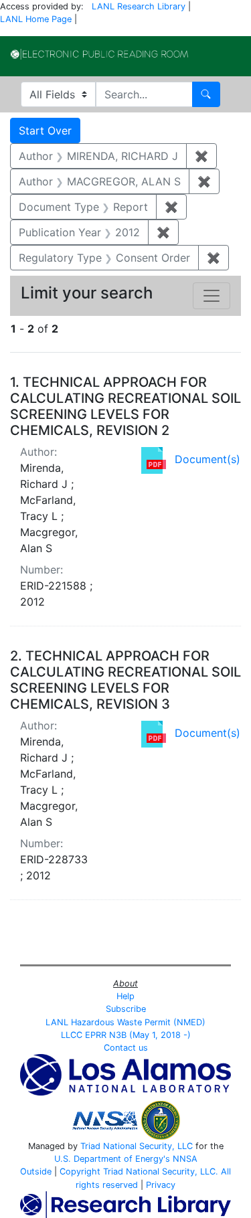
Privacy (160, 1185)
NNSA (185, 1159)
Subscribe (126, 1009)
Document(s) (207, 459)
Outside (36, 1171)
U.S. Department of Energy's (112, 1159)
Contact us (126, 1048)
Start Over (45, 130)
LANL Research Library (138, 6)
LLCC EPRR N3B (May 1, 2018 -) (126, 1035)
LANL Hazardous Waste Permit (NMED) (125, 1022)
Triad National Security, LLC (136, 1146)
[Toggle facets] (211, 295)
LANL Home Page (36, 19)
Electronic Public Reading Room (99, 54)
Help (125, 996)
